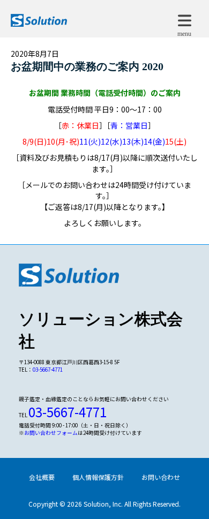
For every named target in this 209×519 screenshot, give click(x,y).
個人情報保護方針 (98, 477)
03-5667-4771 (48, 369)
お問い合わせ (160, 477)
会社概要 (42, 477)
